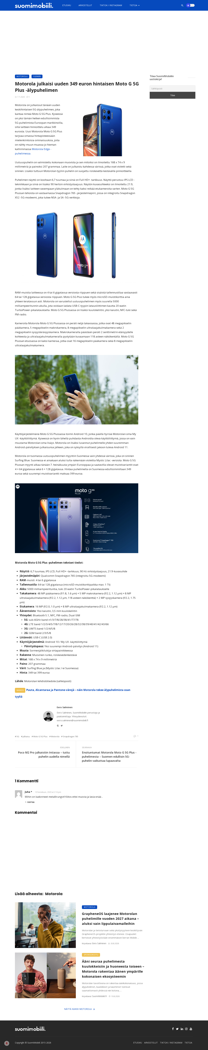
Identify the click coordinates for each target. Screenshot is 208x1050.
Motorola (22, 76)
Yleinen (37, 76)
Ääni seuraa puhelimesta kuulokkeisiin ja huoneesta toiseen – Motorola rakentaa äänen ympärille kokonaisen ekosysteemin (113, 968)
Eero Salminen (64, 707)
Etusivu (66, 5)
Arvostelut (85, 5)
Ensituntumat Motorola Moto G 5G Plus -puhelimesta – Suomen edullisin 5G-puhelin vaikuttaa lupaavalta (109, 756)
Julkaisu (26, 736)
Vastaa (30, 802)
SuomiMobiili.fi (99, 996)
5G (18, 736)
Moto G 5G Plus (40, 736)
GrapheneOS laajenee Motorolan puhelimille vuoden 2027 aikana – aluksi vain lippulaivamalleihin (110, 918)
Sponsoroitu (91, 954)
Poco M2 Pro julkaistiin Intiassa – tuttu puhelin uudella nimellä (44, 754)
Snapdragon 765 (70, 736)
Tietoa (133, 5)
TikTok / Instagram (111, 5)
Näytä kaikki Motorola (78, 1009)
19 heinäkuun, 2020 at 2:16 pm (48, 792)
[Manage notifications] (6, 1043)
